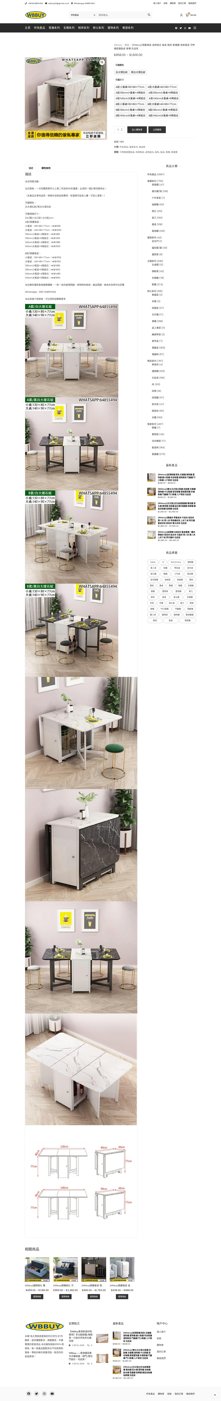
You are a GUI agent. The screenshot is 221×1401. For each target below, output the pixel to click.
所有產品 (39, 28)
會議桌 (155, 294)
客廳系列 (54, 28)
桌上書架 (156, 327)
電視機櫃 (189, 614)
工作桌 (177, 573)
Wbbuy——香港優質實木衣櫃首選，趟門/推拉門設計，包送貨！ (81, 1356)
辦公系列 (98, 28)
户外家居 (156, 197)
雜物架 (165, 614)
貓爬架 (155, 254)
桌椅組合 (149, 152)
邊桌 (154, 224)
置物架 (155, 434)
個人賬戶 (157, 3)
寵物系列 (113, 28)
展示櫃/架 (157, 191)
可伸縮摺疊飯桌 (127, 152)
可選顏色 (119, 64)
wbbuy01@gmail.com (58, 3)
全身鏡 (155, 264)
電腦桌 (155, 347)
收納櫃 (180, 579)
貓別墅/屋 (157, 247)
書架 (152, 585)
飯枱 (157, 152)
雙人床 (153, 614)
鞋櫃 (154, 284)
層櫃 (165, 573)
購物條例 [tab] (46, 168)
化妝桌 (155, 377)
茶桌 (164, 597)
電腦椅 (155, 354)
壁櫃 (154, 427)
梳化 (154, 211)
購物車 (173, 3)
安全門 (155, 241)
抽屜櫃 (155, 204)
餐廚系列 (128, 28)
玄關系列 (69, 28)
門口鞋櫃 (165, 608)
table (152, 562)
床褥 (154, 391)
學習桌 (177, 568)
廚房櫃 (190, 573)
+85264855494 (35, 3)
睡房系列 (83, 28)
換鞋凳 (155, 271)
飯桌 (162, 152)
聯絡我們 (192, 3)
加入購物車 (137, 129)
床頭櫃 (155, 397)
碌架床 (155, 410)
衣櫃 (154, 417)
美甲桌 (155, 341)
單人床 (153, 568)
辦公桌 (172, 603)
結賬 (165, 3)
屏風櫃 (155, 184)
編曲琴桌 (156, 334)
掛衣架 (155, 404)
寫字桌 (190, 568)
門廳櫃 (178, 608)
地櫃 (165, 568)
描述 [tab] (31, 168)
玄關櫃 (191, 585)
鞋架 (155, 620)
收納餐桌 (140, 152)
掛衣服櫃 (154, 579)
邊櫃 (152, 608)
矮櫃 (153, 591)
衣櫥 (161, 603)
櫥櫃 (180, 585)
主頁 (27, 28)
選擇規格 (37, 1296)
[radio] (122, 72)
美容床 (155, 364)
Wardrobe (176, 562)
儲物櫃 (155, 371)
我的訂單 (182, 3)
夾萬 (154, 301)
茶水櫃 (176, 597)
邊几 (182, 603)
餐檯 (168, 152)
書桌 (161, 585)
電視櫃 (155, 230)
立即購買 (157, 129)
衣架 (152, 603)
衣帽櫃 (155, 277)
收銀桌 (155, 307)
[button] (102, 62)
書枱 (191, 579)
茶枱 (153, 597)
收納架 (167, 579)
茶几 (154, 217)
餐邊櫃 (174, 152)
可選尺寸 (119, 79)
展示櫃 (153, 573)
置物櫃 (178, 591)
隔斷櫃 (190, 608)
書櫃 (154, 321)
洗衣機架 (156, 440)
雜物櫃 (177, 614)
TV (163, 562)
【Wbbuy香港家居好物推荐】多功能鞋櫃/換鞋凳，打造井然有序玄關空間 (81, 1336)
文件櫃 (155, 314)
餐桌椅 (142, 146)
